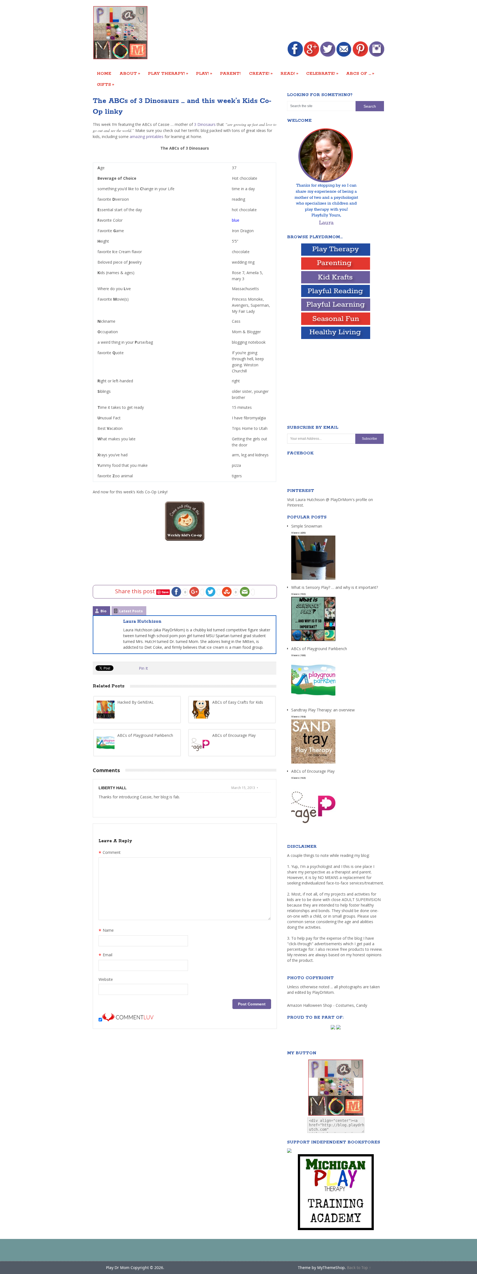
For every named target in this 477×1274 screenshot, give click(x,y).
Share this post (135, 591)
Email (105, 955)
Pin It (143, 668)
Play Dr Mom (117, 1267)
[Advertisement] (283, 21)
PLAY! (204, 73)
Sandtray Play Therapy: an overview (323, 710)
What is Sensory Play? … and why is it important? (334, 587)
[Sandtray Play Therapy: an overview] (313, 763)
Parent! (230, 73)
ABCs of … (360, 73)
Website (106, 979)
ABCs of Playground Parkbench (319, 648)
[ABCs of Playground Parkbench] (313, 702)
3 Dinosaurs (205, 124)
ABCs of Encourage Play (313, 771)
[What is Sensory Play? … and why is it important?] (313, 641)
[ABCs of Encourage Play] (313, 825)
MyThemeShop (331, 1267)
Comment (110, 853)
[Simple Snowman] (313, 579)
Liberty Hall (113, 788)
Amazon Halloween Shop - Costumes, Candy (327, 1005)
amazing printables (146, 136)
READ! (289, 73)
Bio (103, 610)
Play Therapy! (168, 73)
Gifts (105, 84)
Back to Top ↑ (359, 1267)
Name (106, 931)
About (130, 73)
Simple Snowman (306, 526)
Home (104, 73)
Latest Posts (131, 610)
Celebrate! (322, 73)
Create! (261, 73)
